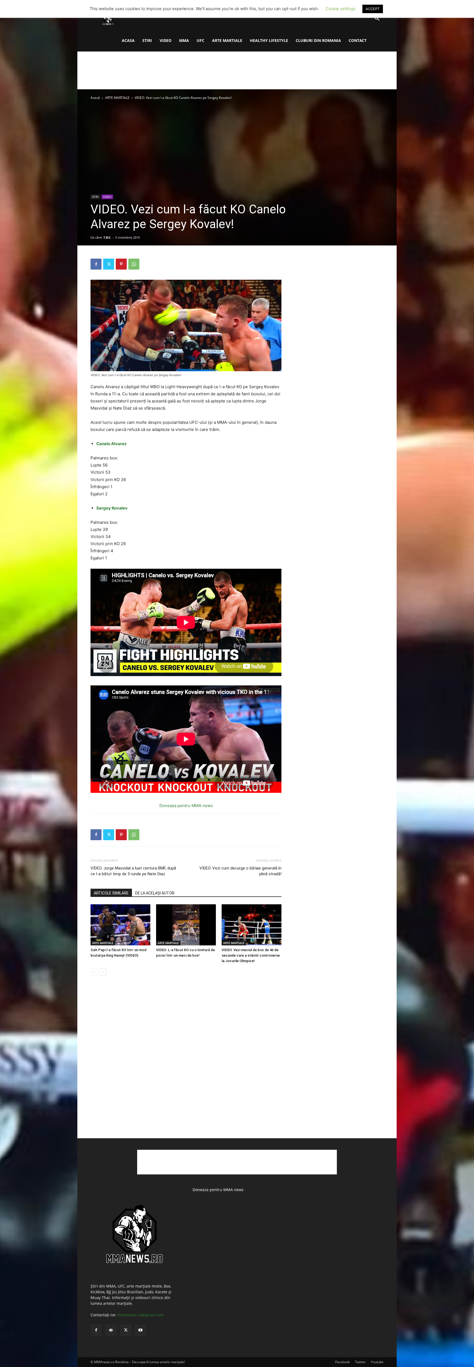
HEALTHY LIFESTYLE (269, 40)
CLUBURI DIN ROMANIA (318, 40)
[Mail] (110, 1330)
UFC (200, 40)
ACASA (128, 40)
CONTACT (357, 40)
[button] (376, 19)
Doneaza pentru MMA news (186, 805)
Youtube (377, 1362)
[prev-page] (94, 971)
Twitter (360, 1362)
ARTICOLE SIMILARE (111, 893)
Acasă (95, 97)
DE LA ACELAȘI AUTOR (154, 893)
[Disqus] (186, 1062)
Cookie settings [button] (341, 8)
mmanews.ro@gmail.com (140, 1314)
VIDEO (165, 40)
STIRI (147, 40)
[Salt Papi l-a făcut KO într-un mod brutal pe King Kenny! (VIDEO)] (120, 924)
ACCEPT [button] (373, 9)
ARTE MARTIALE (227, 40)
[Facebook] (96, 264)
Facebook (342, 1362)
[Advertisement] (237, 70)
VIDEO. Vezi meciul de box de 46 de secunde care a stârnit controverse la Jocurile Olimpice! (251, 955)
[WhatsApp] (133, 264)
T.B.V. (107, 237)
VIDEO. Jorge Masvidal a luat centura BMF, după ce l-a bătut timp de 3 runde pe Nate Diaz (133, 871)
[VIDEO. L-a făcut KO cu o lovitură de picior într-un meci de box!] (186, 924)
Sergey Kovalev (112, 508)
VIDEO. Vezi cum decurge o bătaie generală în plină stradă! (240, 871)
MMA (184, 40)
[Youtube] (140, 1330)
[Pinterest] (121, 264)
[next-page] (102, 971)
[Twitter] (108, 264)
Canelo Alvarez (111, 443)
